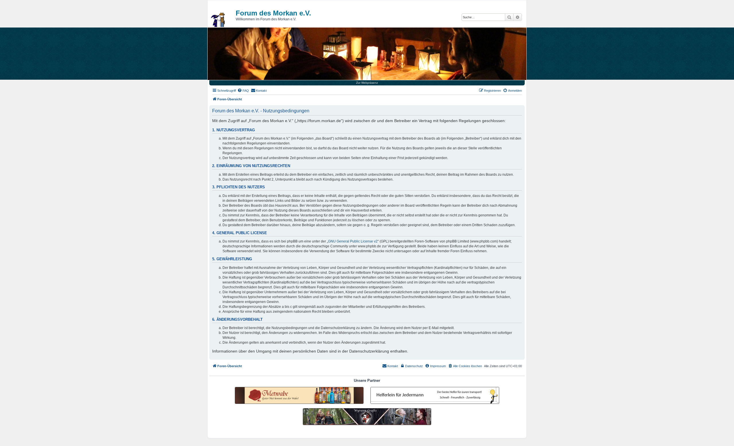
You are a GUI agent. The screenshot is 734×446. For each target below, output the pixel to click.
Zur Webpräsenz (367, 82)
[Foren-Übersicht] (218, 20)
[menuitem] (243, 90)
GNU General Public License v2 (353, 241)
